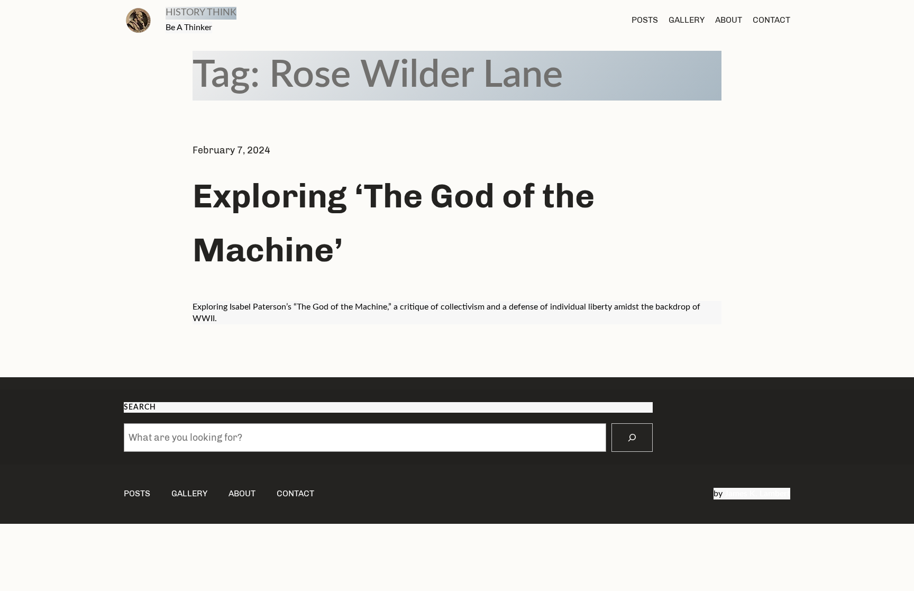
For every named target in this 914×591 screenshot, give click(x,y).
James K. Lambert (757, 493)
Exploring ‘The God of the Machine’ (394, 223)
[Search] (632, 437)
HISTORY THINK (201, 12)
